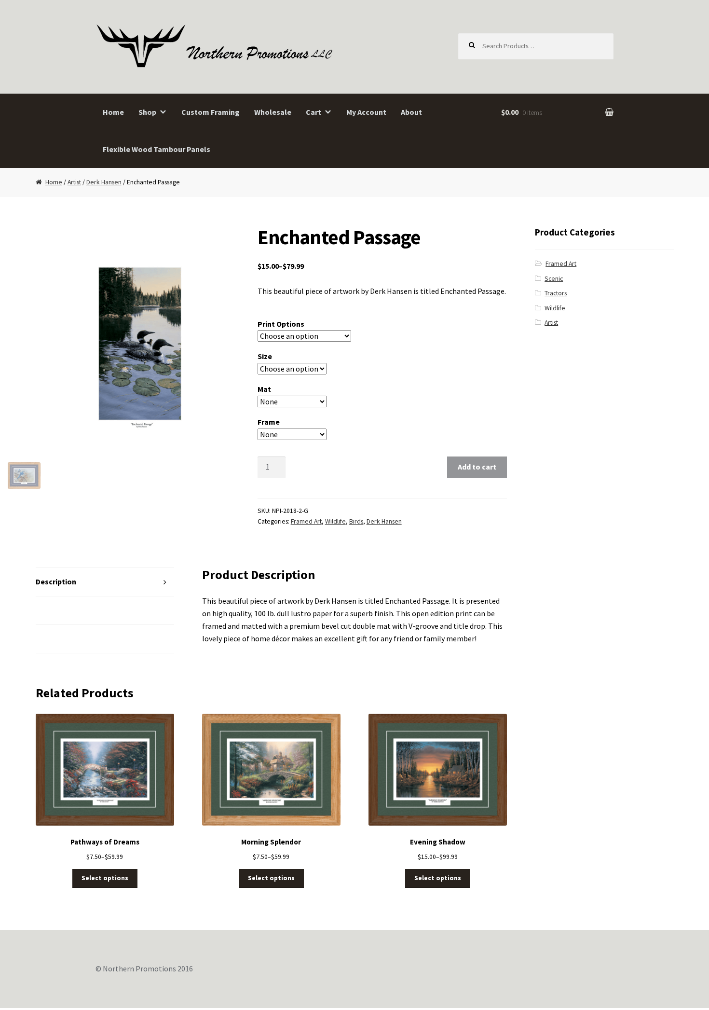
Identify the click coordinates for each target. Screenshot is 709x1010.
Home (113, 112)
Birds (356, 521)
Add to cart (477, 466)
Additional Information (76, 610)
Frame (269, 422)
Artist (74, 182)
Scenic (554, 279)
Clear (354, 434)
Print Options (281, 324)
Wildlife (335, 521)
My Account (366, 112)
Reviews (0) (56, 638)
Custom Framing (210, 112)
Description (56, 581)
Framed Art (306, 521)
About (411, 112)
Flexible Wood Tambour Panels (156, 149)
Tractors (556, 293)
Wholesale (272, 112)
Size (265, 356)
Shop (147, 112)
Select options (105, 878)
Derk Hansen (104, 182)
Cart (313, 112)
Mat (264, 389)
